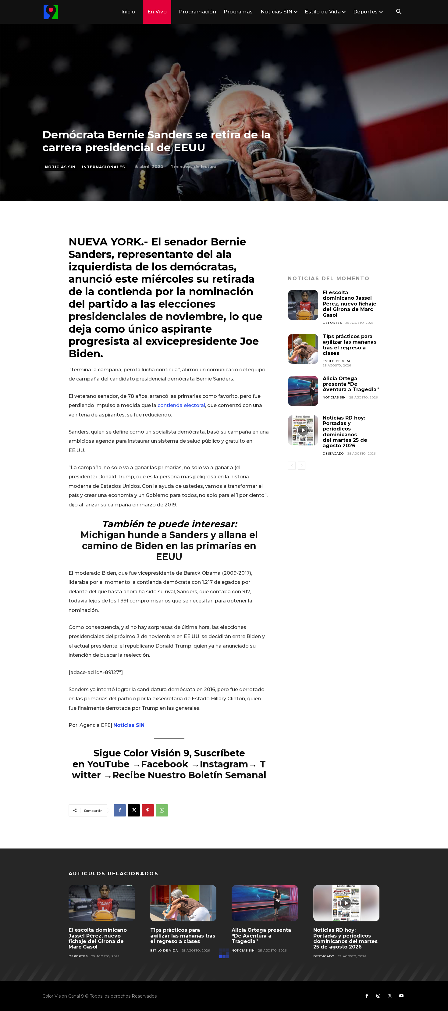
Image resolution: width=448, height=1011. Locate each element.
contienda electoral (181, 405)
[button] (399, 12)
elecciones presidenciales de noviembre (146, 310)
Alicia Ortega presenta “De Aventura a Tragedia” (351, 384)
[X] (134, 810)
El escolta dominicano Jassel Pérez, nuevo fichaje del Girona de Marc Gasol (349, 304)
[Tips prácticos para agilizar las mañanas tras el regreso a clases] (303, 349)
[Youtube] (401, 996)
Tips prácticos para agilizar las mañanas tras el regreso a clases (349, 345)
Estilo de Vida (336, 361)
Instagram (224, 764)
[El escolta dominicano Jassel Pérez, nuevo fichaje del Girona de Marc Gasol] (303, 305)
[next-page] (301, 466)
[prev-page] (292, 466)
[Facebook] (120, 810)
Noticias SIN (60, 167)
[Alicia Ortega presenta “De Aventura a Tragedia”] (303, 391)
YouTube (108, 764)
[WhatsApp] (162, 810)
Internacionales (103, 167)
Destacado (333, 453)
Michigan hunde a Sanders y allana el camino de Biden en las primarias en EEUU (169, 546)
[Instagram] (378, 996)
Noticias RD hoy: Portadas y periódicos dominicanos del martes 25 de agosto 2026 (345, 432)
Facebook (166, 764)
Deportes (332, 323)
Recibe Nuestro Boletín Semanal (189, 775)
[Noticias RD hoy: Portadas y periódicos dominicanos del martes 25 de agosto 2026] (303, 430)
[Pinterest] (148, 810)
